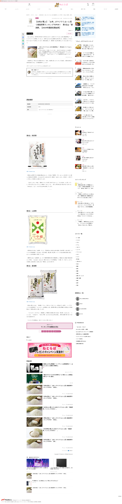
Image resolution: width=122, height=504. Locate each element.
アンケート (78, 127)
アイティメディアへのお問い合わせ (82, 336)
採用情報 (35, 501)
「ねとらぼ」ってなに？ (80, 326)
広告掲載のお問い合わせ (80, 341)
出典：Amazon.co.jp (31, 171)
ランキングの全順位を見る (49, 327)
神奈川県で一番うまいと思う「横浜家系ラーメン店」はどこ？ (88, 168)
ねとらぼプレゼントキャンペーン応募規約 (84, 331)
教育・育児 (83, 9)
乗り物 (77, 259)
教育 (77, 280)
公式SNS (8, 501)
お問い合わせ (16, 501)
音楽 (77, 285)
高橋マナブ (71, 30)
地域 (61, 9)
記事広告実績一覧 (79, 343)
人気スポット (79, 261)
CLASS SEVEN (83, 308)
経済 (77, 282)
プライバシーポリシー (23, 501)
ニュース (16, 9)
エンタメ (27, 9)
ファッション (79, 252)
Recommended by (65, 450)
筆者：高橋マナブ (35, 69)
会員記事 (116, 9)
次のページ (57, 331)
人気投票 (29, 340)
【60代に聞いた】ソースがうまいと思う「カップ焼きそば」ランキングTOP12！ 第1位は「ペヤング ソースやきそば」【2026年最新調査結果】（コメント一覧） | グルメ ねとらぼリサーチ (86, 216)
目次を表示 (69, 33)
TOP (5, 9)
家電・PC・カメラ (80, 275)
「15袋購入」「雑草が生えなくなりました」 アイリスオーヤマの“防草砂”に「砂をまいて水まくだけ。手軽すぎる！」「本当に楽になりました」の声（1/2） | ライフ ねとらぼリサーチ (86, 225)
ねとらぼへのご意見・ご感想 (81, 329)
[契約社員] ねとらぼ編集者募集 (82, 334)
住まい (72, 9)
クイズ (39, 9)
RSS (29, 501)
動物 (94, 9)
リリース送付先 (78, 338)
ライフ (77, 256)
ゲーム (77, 244)
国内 (77, 268)
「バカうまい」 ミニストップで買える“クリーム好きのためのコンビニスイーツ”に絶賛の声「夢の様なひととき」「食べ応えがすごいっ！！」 (88, 103)
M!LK (81, 303)
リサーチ (105, 9)
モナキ (81, 313)
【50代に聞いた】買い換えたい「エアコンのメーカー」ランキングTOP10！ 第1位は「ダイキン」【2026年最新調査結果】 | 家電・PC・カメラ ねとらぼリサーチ (86, 207)
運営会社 (32, 501)
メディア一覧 (3, 501)
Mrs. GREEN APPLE (84, 298)
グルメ (50, 9)
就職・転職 (78, 278)
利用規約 (119, 496)
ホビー (77, 254)
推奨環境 (39, 501)
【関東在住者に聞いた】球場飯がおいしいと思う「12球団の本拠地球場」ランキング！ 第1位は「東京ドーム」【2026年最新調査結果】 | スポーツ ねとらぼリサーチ (86, 188)
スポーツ (78, 247)
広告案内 (12, 501)
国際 (77, 271)
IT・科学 (78, 237)
